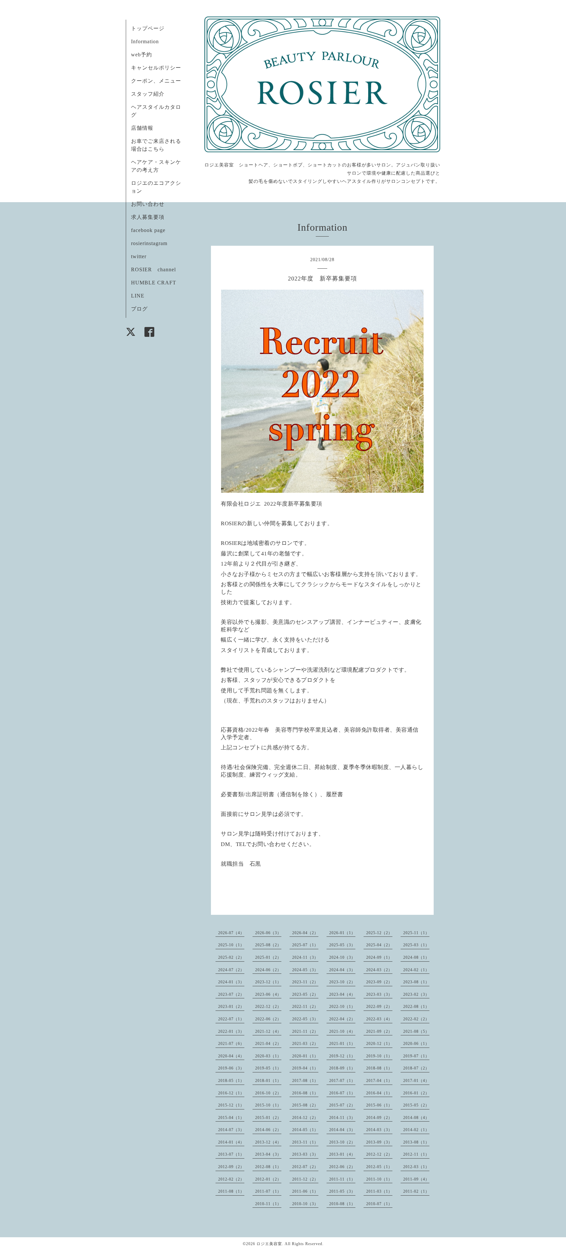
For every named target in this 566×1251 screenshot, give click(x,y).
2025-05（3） (342, 945)
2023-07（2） (231, 994)
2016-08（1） (305, 1093)
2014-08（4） (416, 1117)
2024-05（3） (305, 970)
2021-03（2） (305, 1043)
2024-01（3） (231, 982)
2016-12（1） (231, 1093)
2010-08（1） (342, 1204)
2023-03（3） (379, 994)
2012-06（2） (342, 1166)
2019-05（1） (268, 1068)
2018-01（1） (268, 1080)
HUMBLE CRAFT (153, 282)
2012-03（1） (416, 1166)
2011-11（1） (342, 1179)
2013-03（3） (305, 1154)
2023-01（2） (231, 1006)
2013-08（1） (416, 1142)
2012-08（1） (268, 1166)
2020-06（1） (416, 1043)
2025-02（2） (231, 957)
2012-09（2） (231, 1166)
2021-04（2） (268, 1043)
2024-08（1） (416, 957)
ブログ (139, 309)
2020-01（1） (305, 1056)
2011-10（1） (379, 1179)
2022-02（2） (416, 1019)
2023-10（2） (342, 982)
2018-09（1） (342, 1068)
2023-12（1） (268, 982)
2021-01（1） (342, 1043)
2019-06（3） (231, 1068)
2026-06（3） (268, 933)
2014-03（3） (379, 1129)
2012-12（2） (379, 1154)
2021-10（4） (342, 1031)
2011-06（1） (305, 1191)
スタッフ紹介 (147, 94)
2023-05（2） (305, 994)
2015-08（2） (305, 1105)
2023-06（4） (268, 994)
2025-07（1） (305, 945)
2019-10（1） (379, 1056)
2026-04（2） (305, 933)
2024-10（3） (342, 957)
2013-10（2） (342, 1142)
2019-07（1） (416, 1056)
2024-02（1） (416, 970)
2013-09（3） (379, 1142)
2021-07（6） (231, 1043)
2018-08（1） (379, 1068)
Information (145, 41)
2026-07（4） (231, 933)
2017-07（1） (342, 1080)
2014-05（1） (305, 1129)
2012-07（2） (305, 1166)
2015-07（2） (342, 1105)
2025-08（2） (268, 945)
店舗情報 (142, 128)
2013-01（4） (342, 1154)
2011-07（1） (268, 1191)
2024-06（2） (268, 970)
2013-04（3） (268, 1154)
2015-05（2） (416, 1105)
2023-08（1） (416, 982)
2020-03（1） (268, 1056)
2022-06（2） (268, 1019)
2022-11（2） (305, 1006)
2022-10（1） (342, 1006)
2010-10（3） (305, 1204)
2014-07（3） (231, 1129)
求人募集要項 (147, 217)
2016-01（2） (416, 1093)
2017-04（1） (379, 1080)
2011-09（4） (416, 1179)
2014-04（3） (342, 1129)
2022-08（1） (416, 1006)
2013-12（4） (268, 1142)
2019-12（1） (342, 1056)
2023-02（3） (416, 994)
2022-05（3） (305, 1019)
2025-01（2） (268, 957)
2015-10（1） (268, 1105)
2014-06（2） (268, 1129)
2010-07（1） (379, 1204)
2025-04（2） (379, 945)
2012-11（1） (416, 1154)
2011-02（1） (416, 1191)
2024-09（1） (379, 957)
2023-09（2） (379, 982)
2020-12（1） (379, 1043)
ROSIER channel (153, 269)
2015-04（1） (231, 1117)
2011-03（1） (379, 1191)
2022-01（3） (231, 1031)
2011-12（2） (305, 1179)
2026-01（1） (342, 933)
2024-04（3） (342, 970)
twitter (138, 256)
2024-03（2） (379, 970)
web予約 (141, 54)
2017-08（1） (305, 1080)
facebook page (148, 230)
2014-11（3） (342, 1117)
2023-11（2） (305, 982)
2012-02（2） (231, 1179)
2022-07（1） (231, 1019)
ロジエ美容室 (269, 1243)
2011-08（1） (231, 1191)
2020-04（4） (231, 1056)
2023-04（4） (342, 994)
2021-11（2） (305, 1031)
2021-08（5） (416, 1031)
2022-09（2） (379, 1006)
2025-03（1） (416, 945)
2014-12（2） (305, 1117)
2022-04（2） (342, 1019)
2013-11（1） (305, 1142)
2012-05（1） (379, 1166)
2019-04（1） (305, 1068)
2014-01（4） (231, 1142)
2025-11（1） (416, 933)
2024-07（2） (231, 970)
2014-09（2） (379, 1117)
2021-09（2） (379, 1031)
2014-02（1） (416, 1129)
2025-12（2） (379, 933)
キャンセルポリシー (156, 67)
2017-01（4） (416, 1080)
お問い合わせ (147, 204)
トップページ (147, 28)
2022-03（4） (379, 1019)
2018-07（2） (416, 1068)
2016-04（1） (379, 1093)
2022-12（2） (268, 1006)
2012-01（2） (268, 1179)
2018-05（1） (231, 1080)
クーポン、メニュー (156, 81)
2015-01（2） (268, 1117)
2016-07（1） (342, 1093)
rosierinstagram (149, 243)
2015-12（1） (231, 1105)
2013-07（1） (231, 1154)
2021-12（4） (268, 1031)
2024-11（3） (305, 957)
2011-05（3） (342, 1191)
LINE (137, 295)
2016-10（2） (268, 1093)
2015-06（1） (379, 1105)
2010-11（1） (268, 1204)
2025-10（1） (231, 945)
